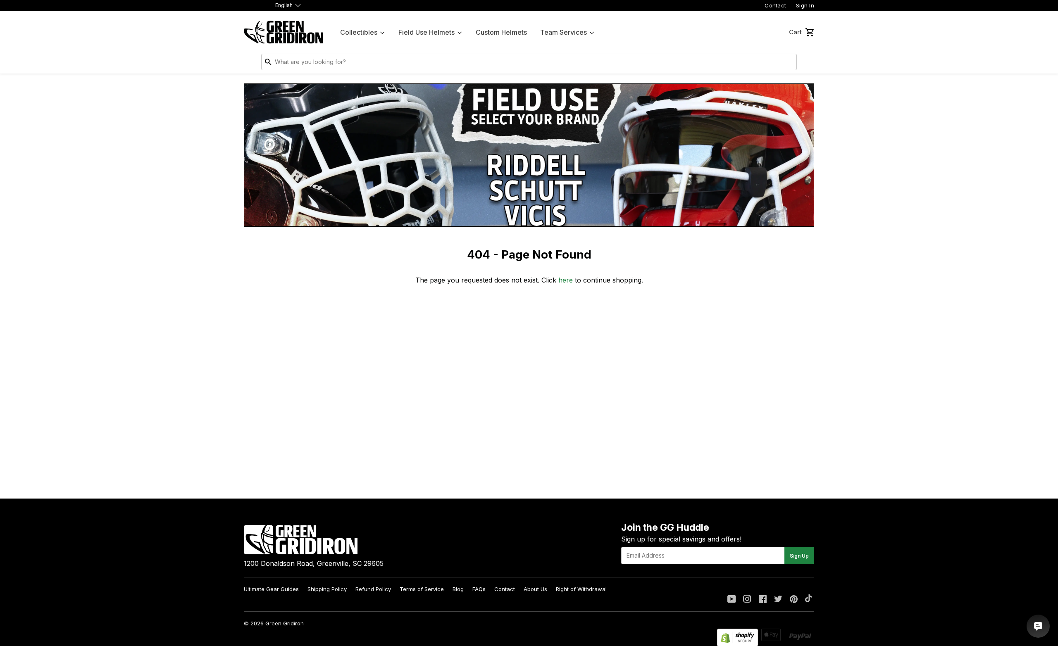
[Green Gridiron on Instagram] (747, 600)
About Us (535, 589)
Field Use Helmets (426, 32)
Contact (775, 5)
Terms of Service (422, 589)
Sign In (805, 5)
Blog (458, 589)
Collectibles (358, 32)
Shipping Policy (327, 589)
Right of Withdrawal (581, 589)
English (284, 5)
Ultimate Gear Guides (271, 589)
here (565, 280)
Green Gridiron (284, 623)
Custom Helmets (501, 32)
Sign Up (799, 556)
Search (788, 64)
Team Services (563, 32)
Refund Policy (373, 589)
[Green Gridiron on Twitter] (778, 600)
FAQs (479, 589)
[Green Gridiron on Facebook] (762, 600)
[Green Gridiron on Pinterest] (793, 600)
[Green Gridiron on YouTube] (731, 600)
